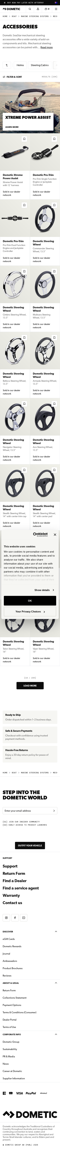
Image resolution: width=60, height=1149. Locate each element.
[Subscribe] (54, 810)
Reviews (7, 975)
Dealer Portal (20, 1019)
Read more (46, 47)
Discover (8, 931)
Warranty (11, 895)
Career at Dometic (23, 1071)
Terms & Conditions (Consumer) (19, 1012)
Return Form (14, 873)
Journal (6, 953)
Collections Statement (14, 997)
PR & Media (19, 1056)
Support (10, 866)
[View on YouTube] (23, 917)
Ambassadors (10, 960)
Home (5, 16)
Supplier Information (14, 1078)
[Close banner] (55, 534)
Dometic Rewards (12, 946)
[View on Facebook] (15, 917)
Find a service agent (21, 888)
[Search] (30, 9)
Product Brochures (23, 968)
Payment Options (22, 1005)
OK (30, 600)
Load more (30, 685)
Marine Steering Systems (35, 16)
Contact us (12, 902)
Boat (14, 16)
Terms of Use (9, 1027)
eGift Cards (9, 939)
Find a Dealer (14, 880)
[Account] (38, 9)
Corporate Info (12, 1034)
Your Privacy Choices (28, 611)
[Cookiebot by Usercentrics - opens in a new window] (35, 535)
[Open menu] (56, 9)
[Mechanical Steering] (7, 65)
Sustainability (10, 1049)
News (16, 1063)
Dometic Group (21, 1041)
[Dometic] (11, 9)
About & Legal (11, 983)
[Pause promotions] (5, 3)
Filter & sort (14, 77)
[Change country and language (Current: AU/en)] (56, 2)
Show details (42, 590)
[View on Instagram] (6, 917)
